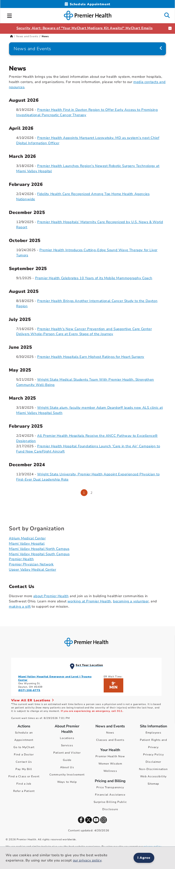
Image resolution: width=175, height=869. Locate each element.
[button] (9, 15)
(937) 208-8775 (29, 690)
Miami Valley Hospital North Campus (39, 548)
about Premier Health (51, 596)
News (110, 732)
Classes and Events (110, 740)
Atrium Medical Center (27, 538)
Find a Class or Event (23, 776)
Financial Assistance (110, 794)
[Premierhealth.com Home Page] (11, 36)
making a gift (20, 606)
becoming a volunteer (131, 601)
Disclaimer (153, 762)
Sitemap (153, 784)
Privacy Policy (153, 754)
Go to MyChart (23, 747)
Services (67, 745)
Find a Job (23, 784)
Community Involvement (67, 774)
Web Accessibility (153, 776)
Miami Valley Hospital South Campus (39, 554)
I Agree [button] (143, 858)
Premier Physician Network (31, 564)
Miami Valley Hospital (27, 543)
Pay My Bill (23, 769)
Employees (153, 732)
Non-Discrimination (153, 769)
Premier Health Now (110, 756)
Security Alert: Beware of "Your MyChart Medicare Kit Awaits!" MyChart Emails (84, 28)
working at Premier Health (89, 601)
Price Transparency (110, 787)
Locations (67, 738)
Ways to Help (67, 782)
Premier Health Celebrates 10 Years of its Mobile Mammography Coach (93, 278)
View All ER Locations (31, 700)
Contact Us (24, 762)
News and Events (27, 36)
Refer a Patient (24, 791)
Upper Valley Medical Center (32, 569)
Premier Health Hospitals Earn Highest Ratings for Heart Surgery (90, 356)
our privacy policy (87, 860)
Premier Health (21, 559)
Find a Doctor (24, 754)
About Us (67, 767)
